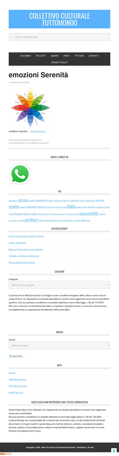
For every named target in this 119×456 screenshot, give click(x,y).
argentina (40, 200)
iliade (64, 207)
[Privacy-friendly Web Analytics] (6, 454)
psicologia (36, 140)
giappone (58, 207)
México (27, 213)
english (14, 206)
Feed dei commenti (18, 385)
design (82, 200)
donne (100, 200)
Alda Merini (13, 200)
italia (71, 206)
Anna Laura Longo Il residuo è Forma (26, 236)
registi (21, 220)
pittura (83, 213)
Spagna (49, 220)
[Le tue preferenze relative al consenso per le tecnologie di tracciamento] (114, 451)
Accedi (12, 372)
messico (91, 206)
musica (18, 214)
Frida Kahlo (49, 207)
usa (83, 220)
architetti (32, 200)
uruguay (77, 220)
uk (71, 220)
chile (64, 200)
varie (88, 220)
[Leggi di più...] (38, 131)
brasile (50, 200)
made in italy (81, 207)
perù (50, 214)
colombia (75, 200)
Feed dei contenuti (17, 379)
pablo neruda (42, 214)
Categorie (13, 279)
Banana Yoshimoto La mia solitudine (26, 249)
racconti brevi (13, 220)
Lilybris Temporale (17, 242)
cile (68, 200)
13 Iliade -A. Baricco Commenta (24, 255)
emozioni (26, 140)
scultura (41, 220)
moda (11, 214)
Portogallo (102, 214)
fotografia (31, 207)
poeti (93, 213)
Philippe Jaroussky (58, 214)
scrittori (31, 219)
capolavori (58, 200)
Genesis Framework (67, 447)
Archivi (12, 339)
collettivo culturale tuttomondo (59, 19)
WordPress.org (16, 392)
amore (23, 199)
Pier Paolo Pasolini (72, 214)
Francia (41, 207)
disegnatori (90, 200)
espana (23, 207)
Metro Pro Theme (49, 447)
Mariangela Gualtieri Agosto (22, 262)
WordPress (81, 447)
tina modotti (64, 220)
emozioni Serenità (38, 74)
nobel (34, 213)
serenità (44, 143)
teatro (56, 220)
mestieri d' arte (103, 206)
